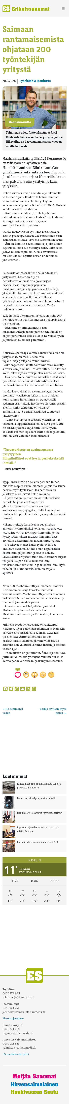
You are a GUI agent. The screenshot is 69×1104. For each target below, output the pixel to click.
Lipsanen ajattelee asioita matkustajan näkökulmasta (38, 829)
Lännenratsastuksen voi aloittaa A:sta (38, 842)
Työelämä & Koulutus (35, 81)
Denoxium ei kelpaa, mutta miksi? (36, 798)
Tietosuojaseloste (13, 1018)
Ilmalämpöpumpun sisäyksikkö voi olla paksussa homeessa (39, 786)
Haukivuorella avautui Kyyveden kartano (39, 813)
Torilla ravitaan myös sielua (53, 711)
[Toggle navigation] (63, 8)
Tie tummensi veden (13, 711)
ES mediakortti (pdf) (16, 1054)
